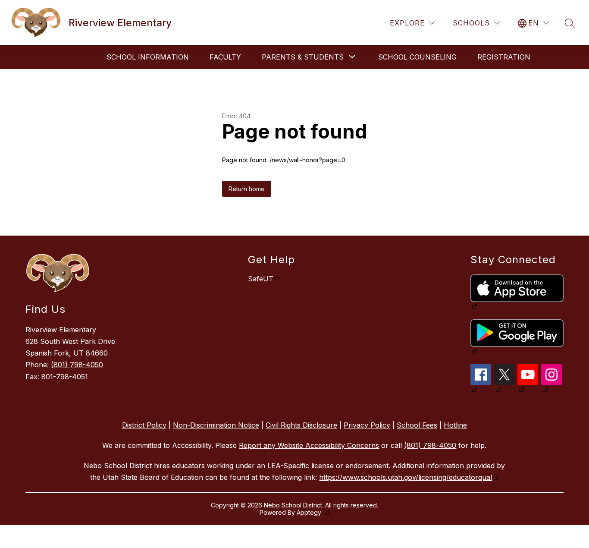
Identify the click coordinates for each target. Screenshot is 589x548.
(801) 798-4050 (77, 364)
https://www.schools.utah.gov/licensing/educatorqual (405, 477)
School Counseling (417, 57)
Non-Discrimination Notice (216, 425)
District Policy (144, 425)
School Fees (417, 425)
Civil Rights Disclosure (301, 425)
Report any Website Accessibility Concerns (309, 445)
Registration (503, 57)
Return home (247, 188)
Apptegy (310, 512)
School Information (148, 57)
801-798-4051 (64, 376)
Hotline (455, 425)
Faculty (225, 57)
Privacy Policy (367, 425)
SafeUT (260, 278)
